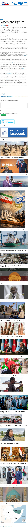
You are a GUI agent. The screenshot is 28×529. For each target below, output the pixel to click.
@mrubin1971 (6, 85)
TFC (11, 526)
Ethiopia (9, 526)
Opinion (2, 19)
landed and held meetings (11, 33)
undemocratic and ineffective (7, 79)
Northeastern (2, 526)
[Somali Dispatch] (14, 3)
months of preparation (8, 63)
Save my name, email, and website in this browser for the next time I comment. (9, 113)
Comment (1, 102)
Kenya (6, 526)
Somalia (4, 94)
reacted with (8, 73)
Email (1, 110)
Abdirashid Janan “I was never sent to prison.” (7, 96)
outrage (11, 73)
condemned (17, 74)
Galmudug (11, 62)
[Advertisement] (14, 12)
